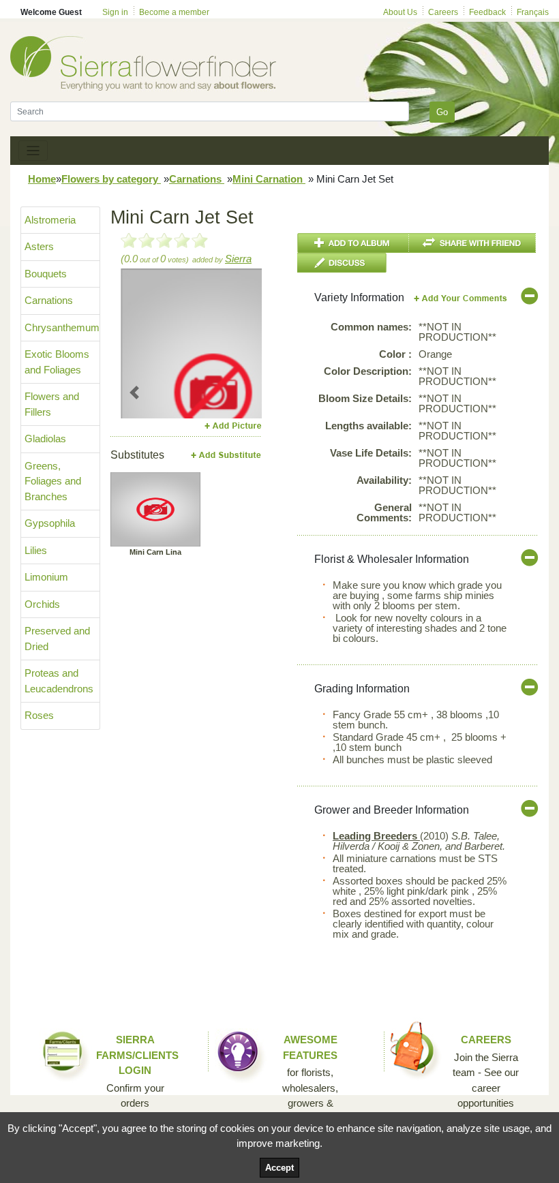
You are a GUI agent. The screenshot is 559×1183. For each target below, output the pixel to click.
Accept (279, 1168)
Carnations (196, 179)
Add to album (353, 243)
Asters (39, 246)
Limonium (46, 577)
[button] (135, 392)
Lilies (36, 550)
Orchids (42, 604)
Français (533, 12)
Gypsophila (50, 523)
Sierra (238, 258)
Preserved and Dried (57, 638)
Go (442, 112)
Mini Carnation (268, 179)
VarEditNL (461, 298)
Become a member (174, 12)
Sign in (115, 12)
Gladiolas (45, 438)
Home (42, 179)
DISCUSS (342, 263)
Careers (443, 12)
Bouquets (46, 273)
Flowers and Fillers (52, 404)
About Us (400, 12)
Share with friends (472, 243)
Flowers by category (111, 179)
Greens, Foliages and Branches (53, 481)
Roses (39, 715)
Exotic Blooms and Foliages (57, 361)
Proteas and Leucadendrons (59, 680)
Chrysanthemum (62, 327)
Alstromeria (50, 220)
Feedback (487, 12)
